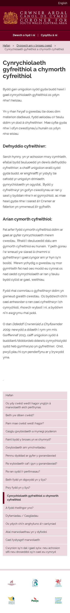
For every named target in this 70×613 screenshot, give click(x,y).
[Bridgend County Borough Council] (35, 583)
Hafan (6, 45)
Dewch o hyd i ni (24, 35)
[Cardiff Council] (58, 583)
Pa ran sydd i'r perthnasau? (23, 471)
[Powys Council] (35, 600)
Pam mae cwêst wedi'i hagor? (25, 423)
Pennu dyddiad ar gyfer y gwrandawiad (31, 455)
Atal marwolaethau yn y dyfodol (26, 532)
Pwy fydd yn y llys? (18, 487)
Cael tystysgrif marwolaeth (23, 540)
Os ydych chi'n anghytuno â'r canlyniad (31, 523)
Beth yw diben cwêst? (20, 415)
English (62, 3)
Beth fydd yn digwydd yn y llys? (26, 479)
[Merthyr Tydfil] (12, 600)
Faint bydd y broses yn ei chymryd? (28, 439)
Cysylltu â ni (49, 35)
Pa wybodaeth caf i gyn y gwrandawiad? (31, 463)
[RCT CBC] (12, 583)
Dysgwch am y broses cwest (34, 45)
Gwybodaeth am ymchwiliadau (26, 447)
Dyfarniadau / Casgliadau (22, 515)
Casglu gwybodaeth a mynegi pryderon (31, 431)
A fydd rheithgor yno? (19, 508)
